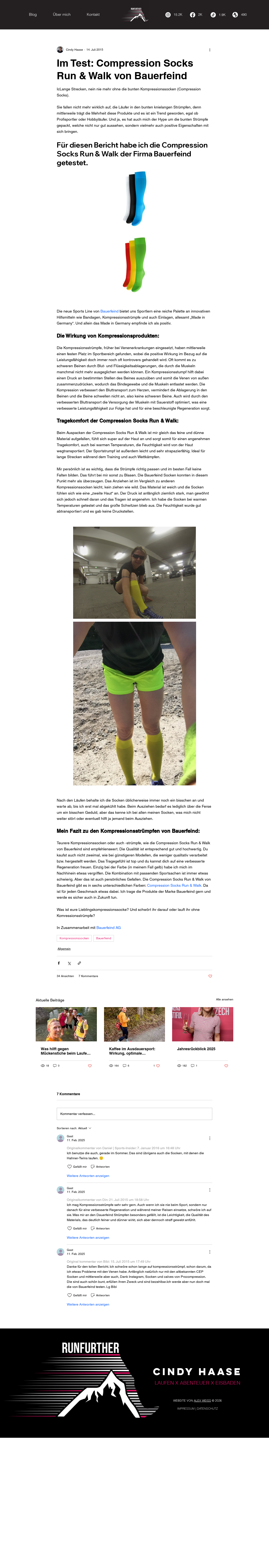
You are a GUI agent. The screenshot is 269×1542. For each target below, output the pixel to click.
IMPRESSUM (186, 1408)
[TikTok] (213, 14)
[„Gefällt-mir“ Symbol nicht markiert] (69, 1166)
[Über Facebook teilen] (59, 963)
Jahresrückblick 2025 (196, 1049)
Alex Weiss (202, 1400)
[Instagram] (168, 14)
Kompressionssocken (74, 938)
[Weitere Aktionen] (209, 49)
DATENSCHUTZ (207, 1408)
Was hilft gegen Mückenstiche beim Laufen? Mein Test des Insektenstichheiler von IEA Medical (66, 1051)
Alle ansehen (224, 999)
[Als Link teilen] (79, 963)
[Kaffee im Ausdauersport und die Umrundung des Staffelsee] (134, 1024)
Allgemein (64, 948)
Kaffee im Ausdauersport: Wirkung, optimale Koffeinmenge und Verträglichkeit (132, 1051)
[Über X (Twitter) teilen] (69, 963)
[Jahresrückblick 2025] (202, 1024)
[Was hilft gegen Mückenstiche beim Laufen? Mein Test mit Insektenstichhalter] (66, 1024)
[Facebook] (192, 14)
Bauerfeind (103, 938)
